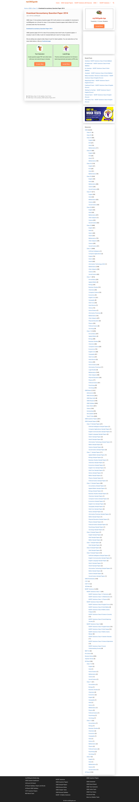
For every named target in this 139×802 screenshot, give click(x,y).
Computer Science (94, 292)
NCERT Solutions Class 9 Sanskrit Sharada (100, 636)
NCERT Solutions (104, 3)
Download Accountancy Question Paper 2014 (39, 28)
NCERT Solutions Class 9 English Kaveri (99, 626)
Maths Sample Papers (94, 444)
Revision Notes (89, 656)
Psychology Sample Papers (96, 527)
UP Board (87, 772)
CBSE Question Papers (91, 418)
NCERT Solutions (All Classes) (83, 3)
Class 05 (89, 163)
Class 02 (89, 135)
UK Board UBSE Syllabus (31, 788)
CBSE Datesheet (90, 781)
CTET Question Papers (31, 791)
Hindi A (90, 233)
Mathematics (92, 148)
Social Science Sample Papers (97, 449)
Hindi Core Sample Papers (96, 470)
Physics (91, 323)
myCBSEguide (32, 2)
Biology (91, 284)
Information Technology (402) (97, 264)
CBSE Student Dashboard (32, 780)
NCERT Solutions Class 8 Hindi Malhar (99, 607)
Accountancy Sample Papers (96, 486)
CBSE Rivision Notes (61, 787)
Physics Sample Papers (95, 478)
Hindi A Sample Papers (95, 437)
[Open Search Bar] (113, 3)
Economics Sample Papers (96, 465)
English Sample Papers (95, 535)
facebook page (46, 41)
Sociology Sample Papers (95, 529)
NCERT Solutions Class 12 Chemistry (99, 594)
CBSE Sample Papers (67, 3)
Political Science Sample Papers (97, 480)
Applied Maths (92, 282)
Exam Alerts (90, 406)
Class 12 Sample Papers (93, 483)
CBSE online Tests (91, 789)
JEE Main (87, 586)
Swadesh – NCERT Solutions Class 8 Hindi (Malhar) (99, 73)
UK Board (87, 661)
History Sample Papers (95, 473)
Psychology (92, 385)
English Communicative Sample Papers (99, 431)
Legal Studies (92, 369)
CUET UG (87, 584)
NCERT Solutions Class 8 (93, 602)
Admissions (90, 393)
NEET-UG (87, 651)
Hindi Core (91, 302)
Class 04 (89, 150)
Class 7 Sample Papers (93, 542)
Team (97, 797)
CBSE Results (90, 400)
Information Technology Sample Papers (99, 442)
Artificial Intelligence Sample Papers (98, 426)
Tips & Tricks (48, 96)
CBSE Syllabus (90, 403)
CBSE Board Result (91, 784)
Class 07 (89, 192)
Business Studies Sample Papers (97, 460)
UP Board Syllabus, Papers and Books (35, 785)
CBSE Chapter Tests (61, 789)
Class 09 (89, 225)
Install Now (66, 64)
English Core (92, 297)
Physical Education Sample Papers (98, 519)
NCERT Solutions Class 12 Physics (98, 599)
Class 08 (89, 207)
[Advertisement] (52, 83)
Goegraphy (92, 354)
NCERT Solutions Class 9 (93, 624)
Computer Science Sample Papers (98, 498)
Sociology (91, 328)
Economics (92, 295)
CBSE (95, 3)
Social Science (93, 189)
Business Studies (93, 287)
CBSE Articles (90, 395)
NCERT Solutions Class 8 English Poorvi (99, 604)
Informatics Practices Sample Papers (99, 514)
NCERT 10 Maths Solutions (63, 795)
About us (88, 797)
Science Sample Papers (95, 447)
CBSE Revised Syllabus (62, 792)
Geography (92, 300)
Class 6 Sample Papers (93, 532)
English (91, 140)
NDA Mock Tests (29, 793)
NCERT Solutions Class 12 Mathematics (99, 596)
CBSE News (31, 96)
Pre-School (88, 653)
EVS (90, 143)
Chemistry (91, 290)
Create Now (40, 64)
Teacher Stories (89, 658)
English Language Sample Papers (98, 434)
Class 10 (89, 248)
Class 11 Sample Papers (93, 452)
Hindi (90, 145)
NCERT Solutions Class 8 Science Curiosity (100, 614)
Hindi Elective (92, 305)
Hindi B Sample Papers (95, 439)
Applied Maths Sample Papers (97, 455)
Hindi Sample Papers (94, 537)
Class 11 (89, 277)
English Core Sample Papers (96, 468)
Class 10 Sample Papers (93, 424)
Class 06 (89, 176)
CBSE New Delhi (91, 398)
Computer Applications (95, 253)
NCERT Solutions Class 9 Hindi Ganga (99, 629)
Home (58, 3)
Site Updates (42, 96)
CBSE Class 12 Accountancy (34, 97)
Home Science (92, 310)
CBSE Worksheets (90, 578)
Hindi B (90, 235)
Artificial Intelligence (94, 251)
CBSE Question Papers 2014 (48, 97)
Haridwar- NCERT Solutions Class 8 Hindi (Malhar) (98, 61)
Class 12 (35, 8)
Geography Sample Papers (96, 506)
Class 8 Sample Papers (93, 547)
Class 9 (89, 756)
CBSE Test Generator (92, 787)
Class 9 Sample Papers (93, 553)
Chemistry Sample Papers (96, 462)
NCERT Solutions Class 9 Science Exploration (101, 641)
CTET (86, 581)
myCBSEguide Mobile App (32, 778)
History (91, 308)
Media (93, 797)
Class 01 (89, 132)
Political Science (93, 326)
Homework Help (90, 794)
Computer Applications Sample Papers (99, 429)
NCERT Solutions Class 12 (94, 591)
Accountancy (92, 279)
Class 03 (89, 137)
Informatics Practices (94, 313)
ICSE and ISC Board (30, 783)
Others (88, 408)
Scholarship (90, 411)
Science (91, 186)
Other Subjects (93, 217)
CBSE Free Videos (91, 792)
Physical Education (94, 321)
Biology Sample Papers (95, 457)
